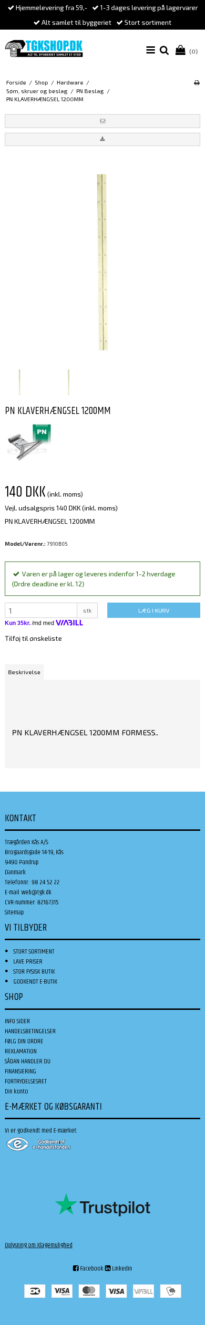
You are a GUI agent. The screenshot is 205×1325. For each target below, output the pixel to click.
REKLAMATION (21, 1051)
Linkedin (121, 1268)
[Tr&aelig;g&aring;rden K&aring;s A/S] (44, 48)
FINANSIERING (20, 1071)
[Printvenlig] (196, 82)
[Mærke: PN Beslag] (28, 442)
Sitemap (14, 912)
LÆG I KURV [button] (153, 610)
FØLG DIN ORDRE (24, 1041)
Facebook (91, 1268)
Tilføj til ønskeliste (33, 638)
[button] (102, 120)
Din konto (16, 1091)
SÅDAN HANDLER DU (28, 1061)
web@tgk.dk (36, 892)
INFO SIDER (17, 1021)
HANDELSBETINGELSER (30, 1031)
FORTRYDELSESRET (26, 1081)
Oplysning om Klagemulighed (38, 1245)
